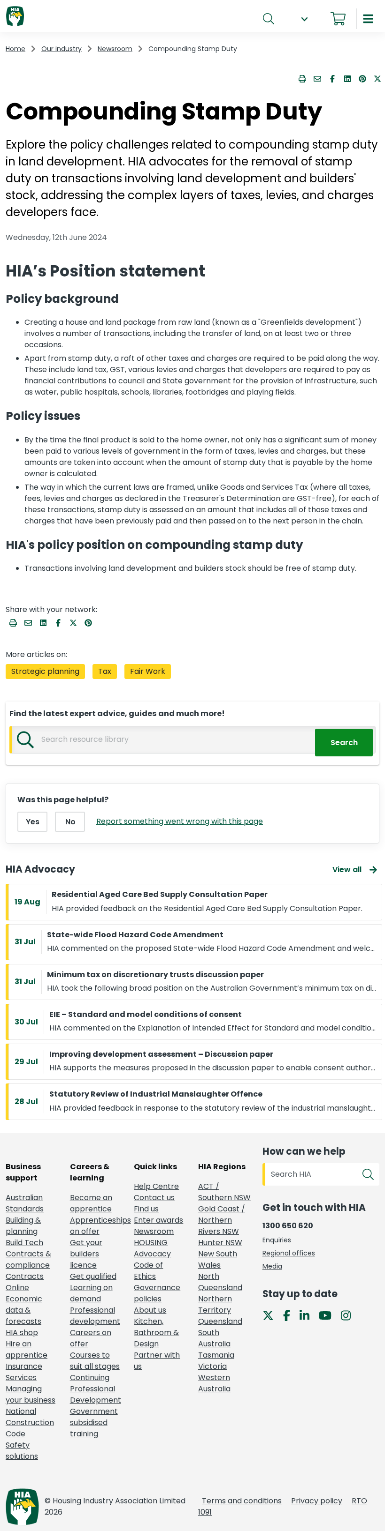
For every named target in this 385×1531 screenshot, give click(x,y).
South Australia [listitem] (214, 1338)
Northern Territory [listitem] (215, 1304)
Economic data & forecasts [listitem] (24, 1310)
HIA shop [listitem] (22, 1332)
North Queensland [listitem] (220, 1282)
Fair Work (147, 671)
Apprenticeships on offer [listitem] (96, 1226)
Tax (104, 671)
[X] (271, 1315)
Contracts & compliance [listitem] (28, 1259)
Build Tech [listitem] (24, 1242)
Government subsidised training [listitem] (94, 1422)
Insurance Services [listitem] (24, 1372)
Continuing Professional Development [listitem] (95, 1388)
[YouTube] (329, 1315)
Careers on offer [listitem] (90, 1338)
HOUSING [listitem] (151, 1242)
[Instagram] (349, 1315)
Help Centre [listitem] (156, 1186)
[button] (304, 19)
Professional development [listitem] (95, 1316)
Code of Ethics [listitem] (148, 1271)
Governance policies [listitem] (157, 1293)
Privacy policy (316, 1500)
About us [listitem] (150, 1310)
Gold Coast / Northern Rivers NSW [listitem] (221, 1220)
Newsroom (115, 48)
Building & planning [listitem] (23, 1226)
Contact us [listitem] (154, 1197)
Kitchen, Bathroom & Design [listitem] (156, 1332)
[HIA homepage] (15, 16)
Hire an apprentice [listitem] (26, 1349)
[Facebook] (290, 1315)
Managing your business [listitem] (30, 1394)
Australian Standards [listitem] (25, 1203)
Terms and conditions (242, 1500)
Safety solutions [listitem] (22, 1451)
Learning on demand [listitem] (91, 1293)
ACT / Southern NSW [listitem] (224, 1192)
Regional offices (288, 1253)
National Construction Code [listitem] (30, 1422)
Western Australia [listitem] (214, 1383)
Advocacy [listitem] (152, 1253)
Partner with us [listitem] (157, 1361)
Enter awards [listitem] (158, 1220)
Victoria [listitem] (212, 1366)
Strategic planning (45, 671)
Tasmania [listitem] (216, 1355)
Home (15, 48)
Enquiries (276, 1240)
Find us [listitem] (146, 1208)
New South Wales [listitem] (217, 1259)
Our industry (61, 48)
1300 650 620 (287, 1225)
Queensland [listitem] (220, 1321)
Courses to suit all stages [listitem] (95, 1361)
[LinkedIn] (308, 1315)
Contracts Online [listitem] (25, 1282)
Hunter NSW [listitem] (220, 1242)
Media (272, 1266)
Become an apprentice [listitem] (91, 1203)
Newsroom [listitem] (154, 1231)
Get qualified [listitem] (93, 1276)
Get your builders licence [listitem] (86, 1253)
